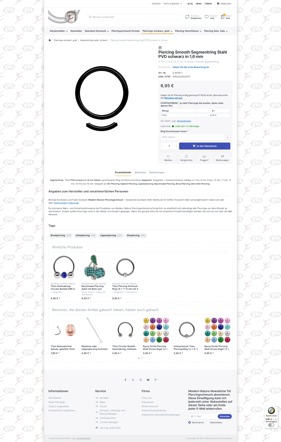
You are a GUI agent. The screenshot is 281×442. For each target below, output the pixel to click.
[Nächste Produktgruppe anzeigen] (229, 338)
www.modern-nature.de (66, 202)
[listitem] (101, 99)
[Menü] (276, 407)
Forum (208, 3)
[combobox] (134, 17)
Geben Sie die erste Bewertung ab (191, 67)
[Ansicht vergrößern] (101, 99)
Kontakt (156, 3)
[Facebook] (125, 380)
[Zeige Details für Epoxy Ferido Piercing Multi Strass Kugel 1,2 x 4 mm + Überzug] (217, 330)
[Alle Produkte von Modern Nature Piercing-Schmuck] (160, 47)
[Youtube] (148, 380)
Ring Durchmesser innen (173, 131)
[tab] (123, 172)
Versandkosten (184, 121)
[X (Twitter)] (133, 380)
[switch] (271, 425)
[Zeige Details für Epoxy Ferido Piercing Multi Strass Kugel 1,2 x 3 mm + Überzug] (156, 330)
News (199, 3)
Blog (190, 3)
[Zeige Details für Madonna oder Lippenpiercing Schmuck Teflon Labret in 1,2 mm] (95, 330)
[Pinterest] (155, 380)
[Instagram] (140, 380)
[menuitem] (58, 31)
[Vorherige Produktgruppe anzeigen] (52, 338)
